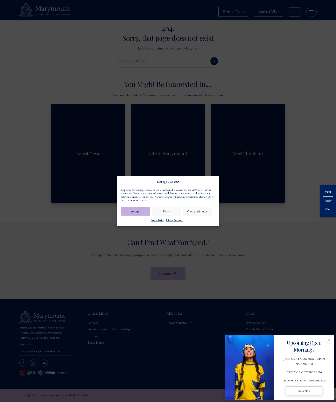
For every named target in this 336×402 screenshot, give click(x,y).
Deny (166, 211)
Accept (135, 211)
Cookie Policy (157, 220)
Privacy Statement (174, 220)
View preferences (198, 211)
